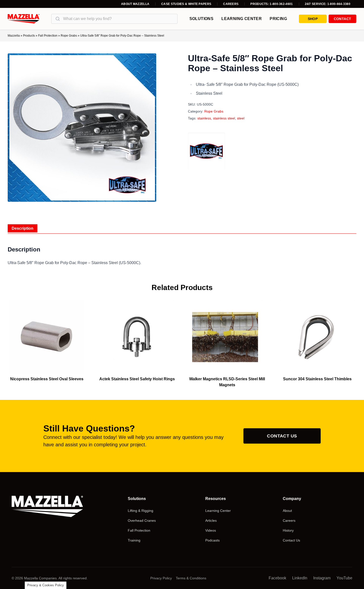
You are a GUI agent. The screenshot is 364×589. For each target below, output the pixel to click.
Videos (210, 530)
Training (134, 540)
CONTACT (342, 19)
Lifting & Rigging (140, 511)
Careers (230, 4)
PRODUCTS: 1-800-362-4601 (271, 4)
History (288, 530)
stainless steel (224, 118)
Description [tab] (22, 228)
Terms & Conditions (191, 578)
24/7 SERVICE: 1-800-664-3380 (327, 4)
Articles (211, 520)
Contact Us (282, 435)
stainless (204, 118)
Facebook (277, 578)
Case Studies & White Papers (186, 4)
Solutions (201, 19)
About (287, 511)
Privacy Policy (161, 578)
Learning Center (241, 19)
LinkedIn (299, 578)
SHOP (313, 19)
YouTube (344, 578)
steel (240, 118)
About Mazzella (135, 4)
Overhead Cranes (142, 520)
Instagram (322, 578)
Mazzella (14, 35)
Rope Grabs (69, 35)
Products (29, 35)
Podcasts (212, 540)
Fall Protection (47, 35)
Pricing (278, 19)
